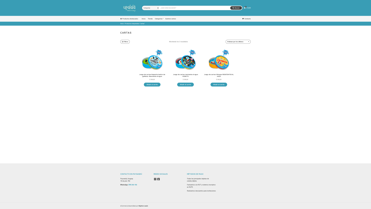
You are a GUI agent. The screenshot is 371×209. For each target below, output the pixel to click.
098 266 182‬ (132, 185)
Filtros (126, 42)
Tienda (150, 19)
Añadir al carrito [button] (152, 84)
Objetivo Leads (143, 206)
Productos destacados (130, 19)
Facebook (158, 179)
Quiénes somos (170, 19)
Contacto (247, 19)
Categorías (158, 19)
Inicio (144, 19)
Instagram (155, 179)
